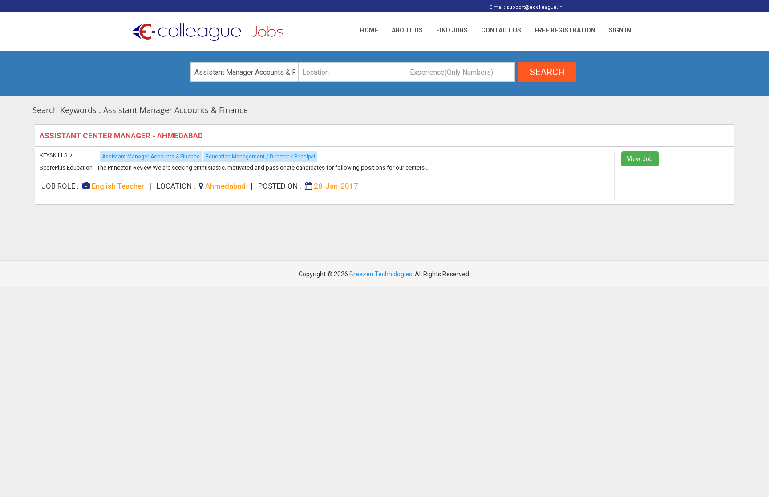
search (547, 72)
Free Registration (564, 30)
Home (369, 30)
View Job (640, 158)
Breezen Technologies (380, 274)
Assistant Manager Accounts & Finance (151, 157)
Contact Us (501, 30)
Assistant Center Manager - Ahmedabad (122, 135)
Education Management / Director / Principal (260, 157)
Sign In (620, 30)
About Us (407, 30)
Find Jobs (452, 30)
